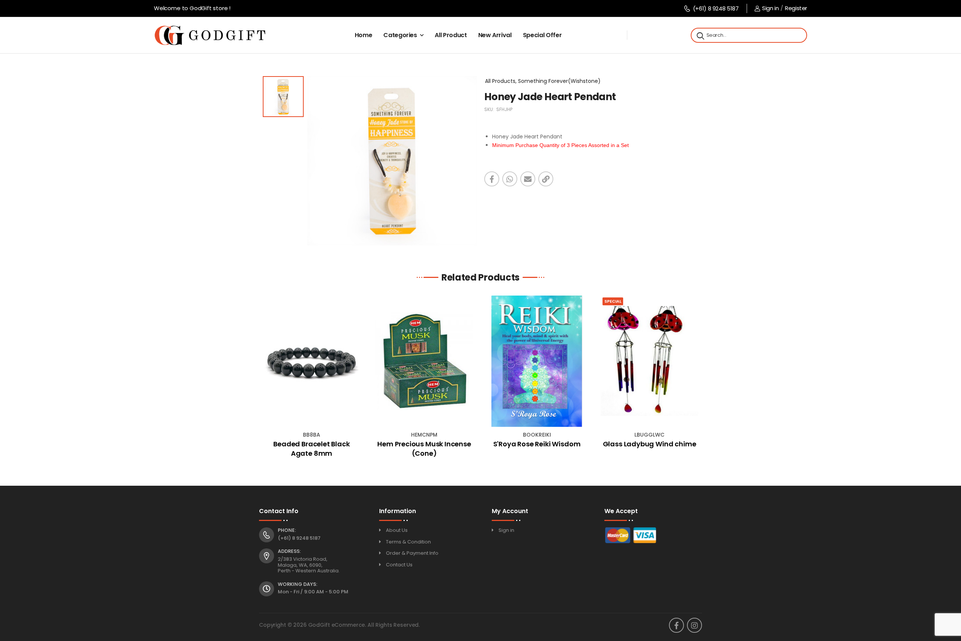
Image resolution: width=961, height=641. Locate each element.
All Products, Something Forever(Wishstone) (543, 81)
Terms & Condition (408, 541)
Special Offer (542, 35)
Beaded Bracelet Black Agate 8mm (311, 448)
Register (796, 8)
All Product (451, 35)
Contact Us (399, 564)
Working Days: (297, 584)
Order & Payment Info (412, 553)
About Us (397, 530)
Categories (400, 35)
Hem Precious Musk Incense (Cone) (424, 448)
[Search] (700, 35)
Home (363, 35)
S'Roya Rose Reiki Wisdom (537, 444)
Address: (289, 551)
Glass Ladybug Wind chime (649, 444)
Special (612, 301)
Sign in (770, 8)
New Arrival (495, 35)
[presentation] (264, 379)
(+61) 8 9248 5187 (715, 8)
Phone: (287, 530)
